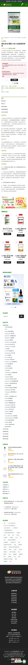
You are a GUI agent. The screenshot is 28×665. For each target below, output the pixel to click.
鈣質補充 (9, 556)
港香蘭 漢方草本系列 (8, 544)
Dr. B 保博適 (8, 355)
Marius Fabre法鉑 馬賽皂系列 (9, 525)
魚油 (10, 561)
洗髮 (19, 542)
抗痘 (16, 537)
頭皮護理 (5, 561)
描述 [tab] (2, 98)
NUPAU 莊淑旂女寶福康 (11, 387)
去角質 (18, 535)
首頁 (2, 37)
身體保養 (20, 554)
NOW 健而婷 (8, 385)
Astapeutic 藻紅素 (9, 333)
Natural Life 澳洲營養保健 (11, 381)
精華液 (5, 549)
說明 (3, 68)
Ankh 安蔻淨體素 (9, 331)
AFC (6, 329)
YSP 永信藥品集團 (9, 420)
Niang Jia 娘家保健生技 (11, 383)
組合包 (10, 549)
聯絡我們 (14, 617)
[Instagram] (14, 662)
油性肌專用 (6, 542)
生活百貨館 (5, 434)
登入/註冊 (14, 1)
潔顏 (15, 544)
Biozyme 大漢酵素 (9, 338)
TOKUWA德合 (8, 413)
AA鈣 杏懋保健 (8, 327)
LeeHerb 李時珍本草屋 (11, 379)
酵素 (4, 556)
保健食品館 (5, 325)
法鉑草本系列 (13, 542)
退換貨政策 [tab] (4, 106)
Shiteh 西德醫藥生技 (10, 402)
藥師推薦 (15, 554)
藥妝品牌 (8, 1)
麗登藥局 (14, 612)
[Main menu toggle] (2, 4)
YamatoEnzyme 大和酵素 (11, 418)
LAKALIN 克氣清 (9, 377)
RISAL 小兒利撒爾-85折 (11, 396)
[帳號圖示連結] (26, 4)
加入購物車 (14, 79)
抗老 (21, 537)
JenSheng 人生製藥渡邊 (11, 372)
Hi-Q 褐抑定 (8, 366)
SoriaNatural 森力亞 (10, 405)
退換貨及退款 (14, 619)
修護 (9, 535)
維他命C (20, 549)
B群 (4, 523)
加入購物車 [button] (7, 233)
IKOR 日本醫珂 (9, 368)
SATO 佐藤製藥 (9, 398)
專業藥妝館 (5, 431)
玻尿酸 (5, 547)
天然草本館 (5, 429)
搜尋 (21, 316)
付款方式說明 (14, 621)
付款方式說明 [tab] (4, 112)
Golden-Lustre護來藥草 (11, 361)
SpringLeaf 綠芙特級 (10, 407)
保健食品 (5, 487)
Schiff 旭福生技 (9, 400)
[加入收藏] (3, 215)
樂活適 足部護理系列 (12, 539)
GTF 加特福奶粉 (9, 364)
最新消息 (5, 491)
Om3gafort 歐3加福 (10, 389)
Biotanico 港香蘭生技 (10, 335)
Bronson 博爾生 (9, 340)
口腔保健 (5, 537)
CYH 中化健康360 (9, 351)
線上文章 (14, 614)
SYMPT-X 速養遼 (9, 411)
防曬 (19, 556)
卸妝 (13, 535)
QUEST (7, 394)
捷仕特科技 (8, 426)
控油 (4, 539)
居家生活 (5, 489)
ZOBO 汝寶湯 (8, 422)
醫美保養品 (5, 493)
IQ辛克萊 (7, 370)
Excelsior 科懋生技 (9, 359)
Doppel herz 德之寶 (10, 353)
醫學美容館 (5, 436)
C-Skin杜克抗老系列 (11, 523)
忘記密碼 (20, 1)
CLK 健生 (7, 348)
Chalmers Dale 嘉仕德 (10, 342)
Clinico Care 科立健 (10, 346)
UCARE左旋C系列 (7, 527)
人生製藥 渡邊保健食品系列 (9, 532)
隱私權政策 (14, 623)
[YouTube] (12, 662)
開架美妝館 (5, 438)
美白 (19, 551)
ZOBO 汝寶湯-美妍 (9, 424)
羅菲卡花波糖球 (13, 551)
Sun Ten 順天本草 (9, 409)
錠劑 (15, 556)
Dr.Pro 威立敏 (8, 357)
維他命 (15, 549)
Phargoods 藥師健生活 (11, 392)
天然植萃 (11, 537)
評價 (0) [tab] (3, 103)
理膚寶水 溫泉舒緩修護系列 (14, 547)
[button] (10, 307)
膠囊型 (5, 554)
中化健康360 (15, 527)
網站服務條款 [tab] (4, 109)
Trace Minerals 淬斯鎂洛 (11, 415)
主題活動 (5, 485)
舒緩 (10, 554)
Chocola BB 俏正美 (10, 344)
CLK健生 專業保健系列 (10, 88)
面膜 (16, 559)
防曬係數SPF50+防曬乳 (8, 559)
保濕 (4, 535)
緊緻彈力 (5, 551)
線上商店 (14, 616)
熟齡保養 (20, 544)
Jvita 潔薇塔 (8, 374)
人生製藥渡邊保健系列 (8, 530)
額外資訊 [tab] (3, 101)
